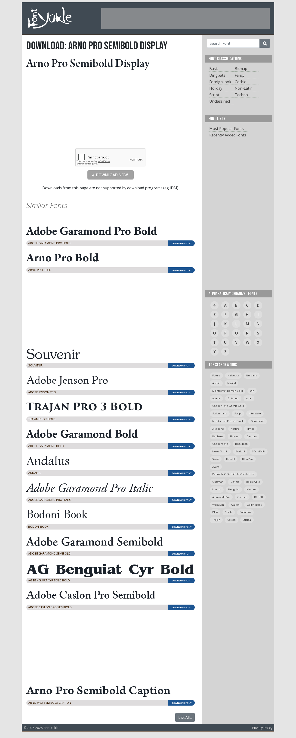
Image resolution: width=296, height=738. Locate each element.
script (238, 413)
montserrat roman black (228, 421)
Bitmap (241, 68)
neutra (235, 428)
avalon (235, 504)
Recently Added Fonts (227, 135)
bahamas (245, 512)
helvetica (233, 375)
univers (235, 436)
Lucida (247, 519)
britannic (233, 398)
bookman (241, 443)
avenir (216, 398)
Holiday (215, 88)
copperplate (220, 443)
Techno (241, 94)
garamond (257, 421)
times (250, 428)
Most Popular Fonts (226, 128)
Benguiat (233, 489)
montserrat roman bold (227, 390)
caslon (231, 519)
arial (249, 398)
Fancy (239, 75)
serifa (228, 512)
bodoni (240, 451)
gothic (235, 481)
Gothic (240, 81)
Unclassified (219, 101)
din (252, 390)
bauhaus (217, 436)
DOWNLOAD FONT (181, 243)
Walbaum (218, 504)
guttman (217, 481)
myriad (231, 383)
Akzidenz (218, 428)
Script (214, 94)
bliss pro (247, 459)
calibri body (254, 504)
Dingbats (217, 75)
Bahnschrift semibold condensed (233, 474)
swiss (215, 459)
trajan (216, 519)
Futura (216, 375)
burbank (251, 375)
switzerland (219, 413)
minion (216, 489)
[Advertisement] (185, 18)
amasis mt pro (221, 497)
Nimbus (251, 489)
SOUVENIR (258, 451)
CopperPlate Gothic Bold (228, 405)
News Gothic (220, 451)
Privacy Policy (262, 727)
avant (215, 466)
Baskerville (253, 481)
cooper (242, 497)
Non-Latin (244, 88)
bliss (215, 512)
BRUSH (258, 497)
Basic (213, 68)
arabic (216, 383)
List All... (185, 717)
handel (230, 459)
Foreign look (220, 81)
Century (252, 436)
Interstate (255, 413)
